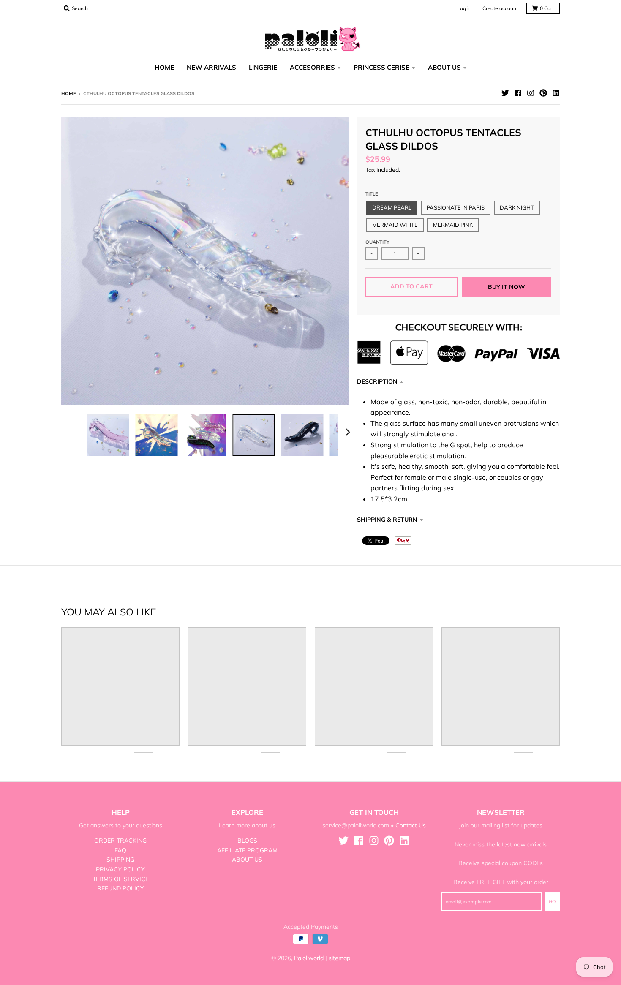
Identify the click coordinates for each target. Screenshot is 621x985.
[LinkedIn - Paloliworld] (556, 93)
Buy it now (506, 287)
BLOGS (247, 840)
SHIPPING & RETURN (387, 519)
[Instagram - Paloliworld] (530, 93)
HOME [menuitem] (164, 67)
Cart (547, 8)
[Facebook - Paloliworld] (518, 93)
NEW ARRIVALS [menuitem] (211, 67)
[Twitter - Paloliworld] (505, 93)
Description (377, 381)
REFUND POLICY (120, 888)
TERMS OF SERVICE (121, 879)
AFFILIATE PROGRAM (247, 850)
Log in (464, 8)
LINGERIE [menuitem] (263, 67)
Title (371, 194)
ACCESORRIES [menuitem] (312, 67)
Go (552, 901)
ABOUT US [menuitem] (444, 67)
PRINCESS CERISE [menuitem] (381, 67)
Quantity (377, 242)
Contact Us (410, 825)
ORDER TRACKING (120, 840)
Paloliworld (309, 958)
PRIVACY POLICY (120, 869)
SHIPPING (120, 859)
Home (68, 93)
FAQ (120, 850)
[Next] (347, 432)
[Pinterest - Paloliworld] (543, 93)
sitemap (339, 958)
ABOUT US (247, 859)
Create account (500, 8)
